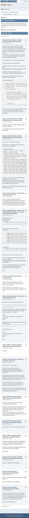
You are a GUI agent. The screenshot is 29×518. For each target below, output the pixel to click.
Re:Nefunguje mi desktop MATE (11, 473)
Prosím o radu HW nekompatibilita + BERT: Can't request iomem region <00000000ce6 (14, 212)
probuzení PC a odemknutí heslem (11, 437)
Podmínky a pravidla (14, 514)
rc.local (8, 312)
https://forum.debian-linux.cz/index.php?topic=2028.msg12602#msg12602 (12, 370)
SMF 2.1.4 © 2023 (11, 516)
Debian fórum (6, 5)
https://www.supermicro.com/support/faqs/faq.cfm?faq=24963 (14, 261)
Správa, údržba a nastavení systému (12, 344)
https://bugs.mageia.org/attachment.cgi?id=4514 (14, 73)
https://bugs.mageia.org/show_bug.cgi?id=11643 (14, 69)
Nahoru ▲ (22, 514)
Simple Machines (18, 516)
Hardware (5, 276)
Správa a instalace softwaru (10, 40)
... (8, 36)
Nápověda (7, 514)
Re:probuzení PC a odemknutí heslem (12, 346)
